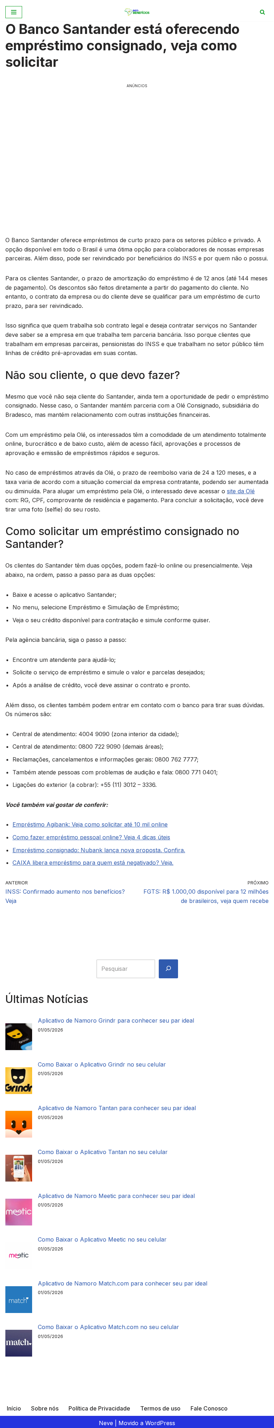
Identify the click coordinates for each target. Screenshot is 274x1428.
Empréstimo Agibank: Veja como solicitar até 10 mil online (90, 824)
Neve (106, 1423)
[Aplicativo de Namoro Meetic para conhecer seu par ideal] (18, 1213)
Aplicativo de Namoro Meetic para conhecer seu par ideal (116, 1195)
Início (14, 1408)
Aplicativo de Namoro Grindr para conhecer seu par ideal (116, 1020)
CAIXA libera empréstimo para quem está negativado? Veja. (92, 862)
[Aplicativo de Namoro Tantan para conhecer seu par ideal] (18, 1125)
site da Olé (241, 491)
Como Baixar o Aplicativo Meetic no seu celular (102, 1239)
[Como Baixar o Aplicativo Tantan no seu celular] (18, 1169)
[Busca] (262, 12)
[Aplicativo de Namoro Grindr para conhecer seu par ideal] (18, 1038)
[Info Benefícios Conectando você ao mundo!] (137, 12)
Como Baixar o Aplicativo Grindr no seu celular (102, 1064)
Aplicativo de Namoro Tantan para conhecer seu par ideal (117, 1108)
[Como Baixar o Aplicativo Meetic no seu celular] (18, 1257)
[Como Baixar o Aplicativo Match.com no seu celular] (18, 1344)
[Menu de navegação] (13, 12)
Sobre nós (45, 1408)
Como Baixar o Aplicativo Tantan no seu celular (103, 1151)
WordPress (160, 1423)
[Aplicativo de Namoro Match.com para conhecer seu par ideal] (18, 1301)
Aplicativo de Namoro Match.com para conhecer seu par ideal (122, 1283)
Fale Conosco (209, 1408)
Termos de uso (160, 1408)
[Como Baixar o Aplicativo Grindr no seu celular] (18, 1082)
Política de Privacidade (99, 1408)
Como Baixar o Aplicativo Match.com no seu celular (108, 1326)
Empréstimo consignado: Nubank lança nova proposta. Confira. (98, 850)
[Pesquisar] (168, 969)
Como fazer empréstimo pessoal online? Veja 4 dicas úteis (91, 837)
